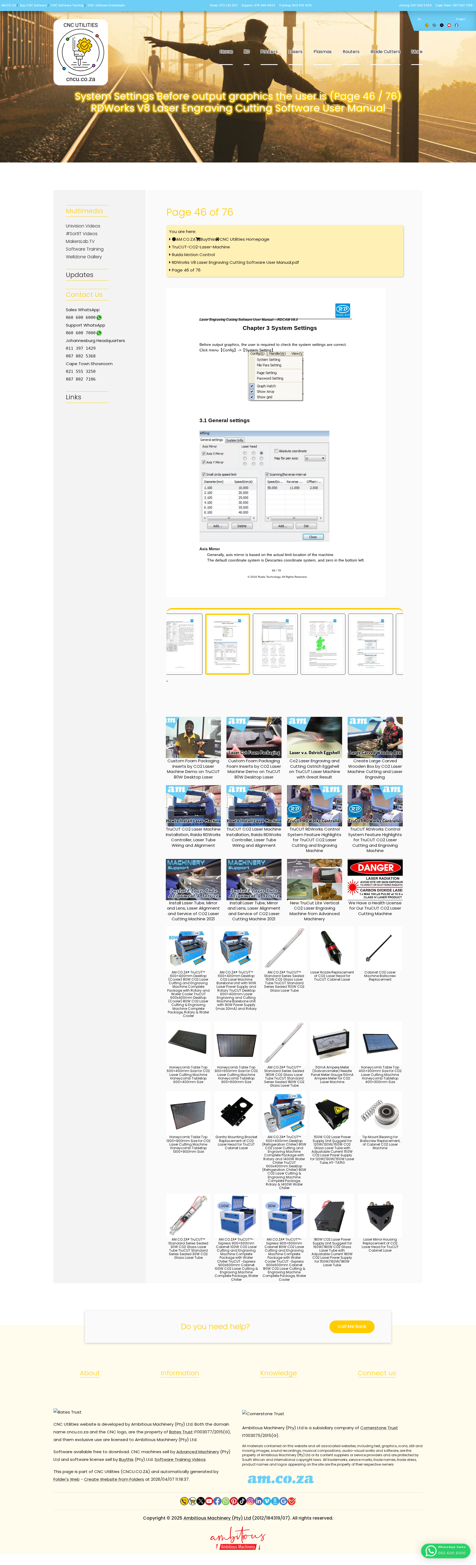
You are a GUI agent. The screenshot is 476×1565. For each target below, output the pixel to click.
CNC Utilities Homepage (244, 239)
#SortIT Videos (82, 233)
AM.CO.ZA (8, 5)
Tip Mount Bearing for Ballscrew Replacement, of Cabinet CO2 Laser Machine (380, 1142)
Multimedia (84, 210)
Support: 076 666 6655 (258, 5)
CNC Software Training (67, 5)
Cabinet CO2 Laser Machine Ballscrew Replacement (380, 976)
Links (73, 397)
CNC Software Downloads (106, 5)
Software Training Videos (180, 1459)
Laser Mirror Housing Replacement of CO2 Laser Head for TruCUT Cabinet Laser (380, 1245)
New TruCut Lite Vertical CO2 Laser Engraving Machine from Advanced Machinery (315, 911)
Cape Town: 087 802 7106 (454, 5)
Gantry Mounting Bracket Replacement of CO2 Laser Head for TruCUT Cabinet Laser (236, 1142)
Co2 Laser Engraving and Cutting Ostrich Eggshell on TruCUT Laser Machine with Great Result (314, 769)
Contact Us (84, 294)
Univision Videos (83, 226)
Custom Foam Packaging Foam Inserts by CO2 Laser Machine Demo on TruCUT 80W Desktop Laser (254, 769)
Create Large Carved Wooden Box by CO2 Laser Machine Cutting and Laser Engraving (375, 769)
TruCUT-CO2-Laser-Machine (201, 247)
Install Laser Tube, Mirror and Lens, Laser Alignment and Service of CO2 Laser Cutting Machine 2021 (193, 911)
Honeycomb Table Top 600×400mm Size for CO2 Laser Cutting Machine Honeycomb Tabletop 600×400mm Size (188, 1074)
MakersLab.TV (80, 241)
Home (226, 51)
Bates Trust (181, 1432)
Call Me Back (352, 1326)
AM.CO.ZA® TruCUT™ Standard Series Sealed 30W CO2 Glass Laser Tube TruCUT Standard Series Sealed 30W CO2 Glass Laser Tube (188, 1248)
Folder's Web (66, 1479)
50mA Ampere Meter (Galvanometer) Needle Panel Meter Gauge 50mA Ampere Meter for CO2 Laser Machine (332, 1074)
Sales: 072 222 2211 (224, 5)
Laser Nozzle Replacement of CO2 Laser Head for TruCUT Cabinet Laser (332, 976)
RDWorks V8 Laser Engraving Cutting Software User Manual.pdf (235, 262)
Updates (79, 274)
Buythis (207, 239)
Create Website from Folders (114, 1479)
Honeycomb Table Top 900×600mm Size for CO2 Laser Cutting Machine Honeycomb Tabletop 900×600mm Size (236, 1074)
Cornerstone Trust (379, 1428)
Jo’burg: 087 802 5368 (415, 5)
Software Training (85, 249)
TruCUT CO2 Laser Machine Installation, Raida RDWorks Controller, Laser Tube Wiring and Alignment (193, 837)
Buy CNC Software (33, 5)
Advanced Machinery (197, 1452)
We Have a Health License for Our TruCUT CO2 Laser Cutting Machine (375, 908)
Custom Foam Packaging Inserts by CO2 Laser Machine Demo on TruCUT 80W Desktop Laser (193, 769)
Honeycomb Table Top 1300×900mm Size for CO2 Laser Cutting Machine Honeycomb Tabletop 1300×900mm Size (188, 1144)
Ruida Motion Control (193, 254)
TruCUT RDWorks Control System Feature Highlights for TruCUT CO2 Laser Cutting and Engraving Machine (314, 839)
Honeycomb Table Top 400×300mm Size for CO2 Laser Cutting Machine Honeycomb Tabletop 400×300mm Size (380, 1074)
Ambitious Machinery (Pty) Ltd (217, 1518)
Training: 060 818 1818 (295, 5)
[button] (445, 1551)
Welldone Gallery (84, 257)
